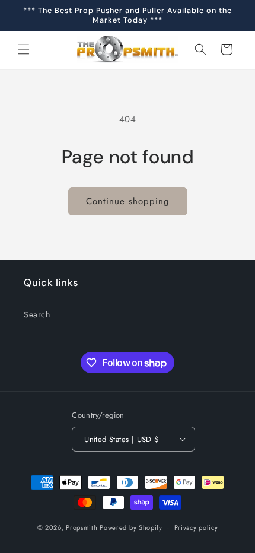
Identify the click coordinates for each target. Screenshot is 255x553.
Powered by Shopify (131, 527)
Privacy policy (196, 527)
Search (37, 314)
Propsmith (81, 527)
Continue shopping (128, 201)
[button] (24, 49)
